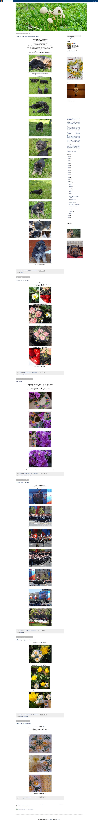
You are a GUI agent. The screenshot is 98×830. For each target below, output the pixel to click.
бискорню (21, 374)
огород (68, 129)
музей (71, 128)
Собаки (71, 137)
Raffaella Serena (69, 147)
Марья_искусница (74, 127)
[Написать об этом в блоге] (40, 271)
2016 (69, 174)
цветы (32, 475)
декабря (70, 182)
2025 (69, 158)
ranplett (51, 819)
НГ (76, 128)
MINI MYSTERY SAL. (23, 724)
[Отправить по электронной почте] (39, 271)
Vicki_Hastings (74, 151)
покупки (72, 132)
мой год (68, 128)
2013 (69, 179)
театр (70, 138)
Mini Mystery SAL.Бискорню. (26, 640)
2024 (69, 160)
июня (70, 193)
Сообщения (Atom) (25, 805)
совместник (75, 137)
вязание (74, 119)
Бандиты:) (21, 272)
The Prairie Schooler (76, 148)
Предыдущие (61, 803)
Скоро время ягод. (22, 280)
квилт (76, 124)
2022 (69, 163)
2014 (69, 177)
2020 (69, 167)
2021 (69, 165)
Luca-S (74, 145)
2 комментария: (36, 714)
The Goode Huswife (70, 148)
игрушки (71, 123)
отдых (72, 129)
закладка (78, 122)
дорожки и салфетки (26, 475)
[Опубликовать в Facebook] (43, 271)
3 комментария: (34, 270)
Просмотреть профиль (71, 51)
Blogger (58, 819)
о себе (79, 128)
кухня (68, 127)
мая (70, 195)
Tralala (79, 150)
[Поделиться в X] (42, 271)
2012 (69, 181)
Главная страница (40, 803)
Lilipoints (71, 145)
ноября (70, 184)
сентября (70, 188)
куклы (79, 126)
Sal (27, 716)
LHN (69, 145)
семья (75, 136)
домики (79, 120)
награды (74, 128)
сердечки (68, 137)
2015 (69, 175)
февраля (70, 211)
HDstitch (68, 144)
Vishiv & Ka (25, 7)
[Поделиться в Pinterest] (44, 271)
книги (79, 124)
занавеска (68, 123)
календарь (72, 124)
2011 (69, 215)
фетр (75, 138)
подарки (78, 130)
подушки (68, 132)
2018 (69, 170)
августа (70, 189)
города (77, 119)
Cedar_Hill (68, 141)
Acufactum (75, 140)
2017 (69, 172)
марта (70, 209)
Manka (40, 642)
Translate (75, 38)
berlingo (79, 140)
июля (70, 191)
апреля (70, 208)
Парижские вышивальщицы (72, 130)
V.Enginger (69, 151)
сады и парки (70, 136)
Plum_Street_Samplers (76, 146)
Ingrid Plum (71, 144)
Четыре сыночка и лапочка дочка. (27, 36)
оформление (77, 129)
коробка (68, 126)
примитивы (78, 133)
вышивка (25, 374)
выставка (78, 118)
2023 (69, 161)
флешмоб (78, 138)
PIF (72, 146)
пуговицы (76, 135)
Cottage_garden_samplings (75, 141)
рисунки (79, 135)
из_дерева (78, 123)
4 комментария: (33, 630)
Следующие (19, 803)
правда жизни (77, 132)
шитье (71, 140)
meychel (74, 43)
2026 (69, 156)
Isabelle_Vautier (76, 144)
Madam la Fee (77, 145)
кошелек (76, 126)
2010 (69, 217)
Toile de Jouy (75, 150)
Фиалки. (19, 381)
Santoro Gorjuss (77, 147)
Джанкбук (74, 120)
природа (69, 135)
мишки (79, 127)
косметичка (72, 126)
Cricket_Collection (70, 142)
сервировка (78, 136)
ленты (70, 127)
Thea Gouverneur (69, 150)
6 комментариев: (34, 796)
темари (73, 138)
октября (70, 186)
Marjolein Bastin (69, 146)
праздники (22, 632)
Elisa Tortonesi (77, 142)
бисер (72, 118)
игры (75, 123)
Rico (73, 147)
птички (73, 135)
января (70, 213)
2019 (69, 168)
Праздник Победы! (22, 482)
